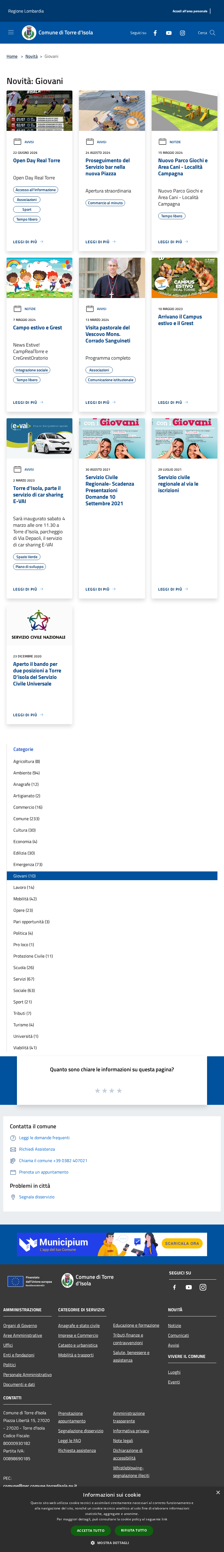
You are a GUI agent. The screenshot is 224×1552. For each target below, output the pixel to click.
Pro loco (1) (23, 944)
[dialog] (112, 1519)
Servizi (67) (23, 979)
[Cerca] (212, 32)
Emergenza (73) (27, 864)
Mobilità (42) (25, 898)
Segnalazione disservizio (80, 1430)
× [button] (218, 1493)
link (164, 1519)
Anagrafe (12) (26, 784)
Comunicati (178, 1335)
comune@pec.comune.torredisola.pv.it (40, 1485)
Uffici (8, 1345)
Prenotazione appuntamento (72, 1417)
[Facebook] (153, 32)
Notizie (175, 142)
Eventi (174, 1382)
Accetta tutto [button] (91, 1530)
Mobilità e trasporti (76, 1355)
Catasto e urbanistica (78, 1345)
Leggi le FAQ (69, 1440)
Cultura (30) (24, 830)
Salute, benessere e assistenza (131, 1356)
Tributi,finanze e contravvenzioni (128, 1339)
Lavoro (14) (23, 887)
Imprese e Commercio (78, 1335)
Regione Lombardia (26, 11)
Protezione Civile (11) (33, 956)
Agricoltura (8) (26, 761)
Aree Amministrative (22, 1335)
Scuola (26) (23, 967)
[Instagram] (180, 32)
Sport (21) (22, 1001)
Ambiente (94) (26, 772)
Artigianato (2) (26, 795)
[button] (112, 1542)
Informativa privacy (131, 1430)
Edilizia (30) (24, 853)
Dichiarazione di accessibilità (128, 1454)
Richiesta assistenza (77, 1450)
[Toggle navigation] (11, 32)
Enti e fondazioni (18, 1355)
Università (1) (25, 1036)
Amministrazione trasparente (129, 1417)
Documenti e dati (19, 1384)
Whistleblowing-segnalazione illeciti (131, 1471)
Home (12, 56)
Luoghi (174, 1372)
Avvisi (29, 142)
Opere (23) (23, 910)
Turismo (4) (23, 1024)
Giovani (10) (24, 876)
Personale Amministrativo (27, 1374)
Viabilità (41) (25, 1047)
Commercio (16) (27, 807)
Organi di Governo (20, 1325)
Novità (31, 56)
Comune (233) (26, 818)
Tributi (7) (22, 1013)
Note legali (123, 1440)
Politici (9, 1364)
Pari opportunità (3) (31, 921)
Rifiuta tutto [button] (134, 1530)
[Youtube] (166, 32)
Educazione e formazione (136, 1325)
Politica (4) (23, 933)
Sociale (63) (24, 990)
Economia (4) (25, 841)
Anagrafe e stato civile (79, 1325)
